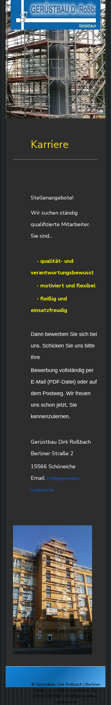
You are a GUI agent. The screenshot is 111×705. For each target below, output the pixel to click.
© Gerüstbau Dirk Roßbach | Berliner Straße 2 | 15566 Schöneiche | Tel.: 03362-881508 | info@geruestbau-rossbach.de (65, 693)
